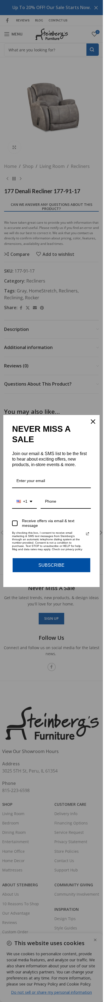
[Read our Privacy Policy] (87, 533)
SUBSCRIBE (51, 565)
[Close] (93, 421)
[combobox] (24, 502)
